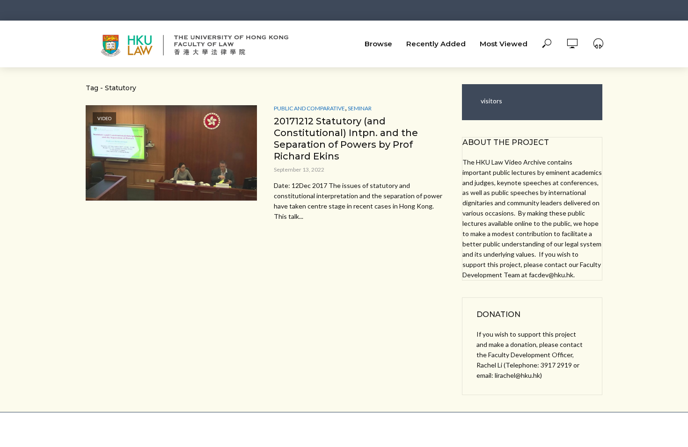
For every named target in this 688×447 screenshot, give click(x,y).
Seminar (360, 108)
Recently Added (436, 43)
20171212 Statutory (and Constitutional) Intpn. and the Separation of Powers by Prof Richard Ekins (346, 138)
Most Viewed (503, 43)
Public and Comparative (309, 108)
